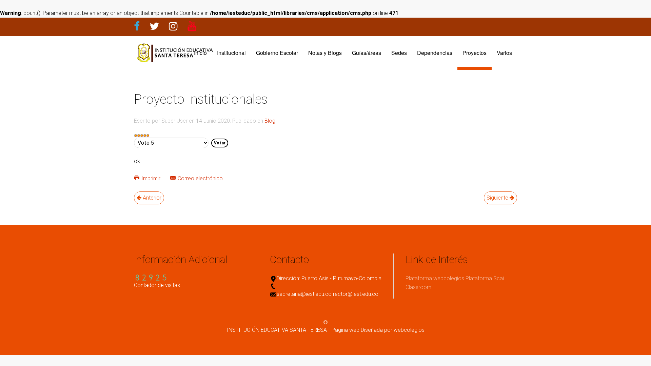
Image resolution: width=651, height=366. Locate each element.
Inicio (200, 53)
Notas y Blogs (325, 53)
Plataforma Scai (485, 278)
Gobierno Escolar (277, 53)
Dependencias (434, 53)
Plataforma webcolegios (435, 278)
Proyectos (474, 53)
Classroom (418, 287)
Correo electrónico (199, 178)
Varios (504, 53)
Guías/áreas (366, 53)
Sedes (399, 53)
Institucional (231, 53)
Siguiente (498, 198)
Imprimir (151, 178)
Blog (269, 121)
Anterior (151, 198)
